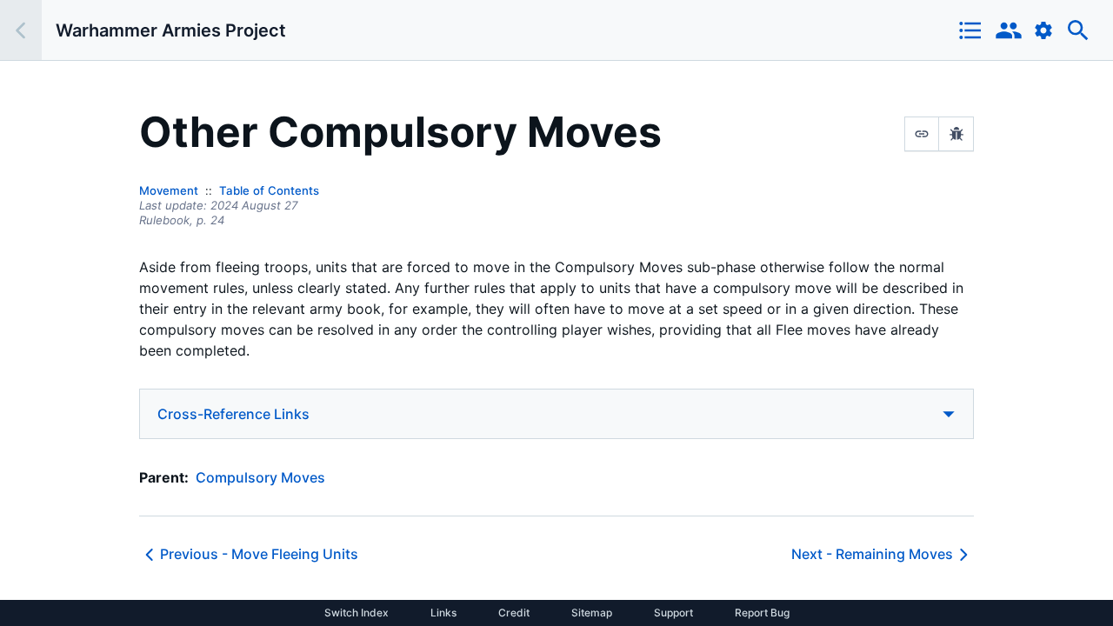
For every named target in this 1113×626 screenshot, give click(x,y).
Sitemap (591, 613)
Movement (168, 190)
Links (443, 613)
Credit (514, 613)
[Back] (21, 30)
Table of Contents (269, 190)
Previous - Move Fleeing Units (259, 554)
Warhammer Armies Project (171, 30)
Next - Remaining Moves (872, 554)
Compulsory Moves (260, 477)
